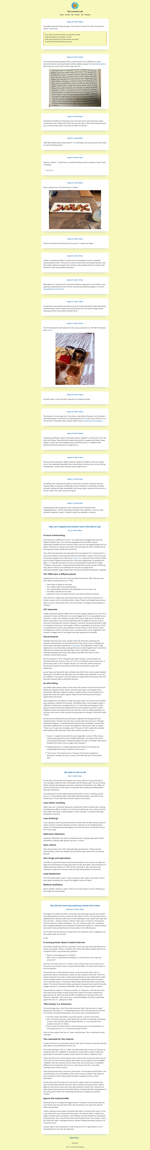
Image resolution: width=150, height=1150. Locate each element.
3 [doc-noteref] (82, 602)
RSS (72, 15)
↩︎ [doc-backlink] (53, 170)
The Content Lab (75, 11)
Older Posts (75, 1138)
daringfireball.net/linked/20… (54, 289)
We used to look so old (75, 772)
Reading (87, 15)
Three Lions (77, 558)
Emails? (77, 15)
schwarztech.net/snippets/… (93, 421)
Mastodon (75, 1143)
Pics (82, 15)
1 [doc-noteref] (57, 162)
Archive (67, 15)
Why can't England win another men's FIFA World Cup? (75, 526)
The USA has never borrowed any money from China (75, 905)
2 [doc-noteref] (86, 555)
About (62, 15)
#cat (50, 330)
